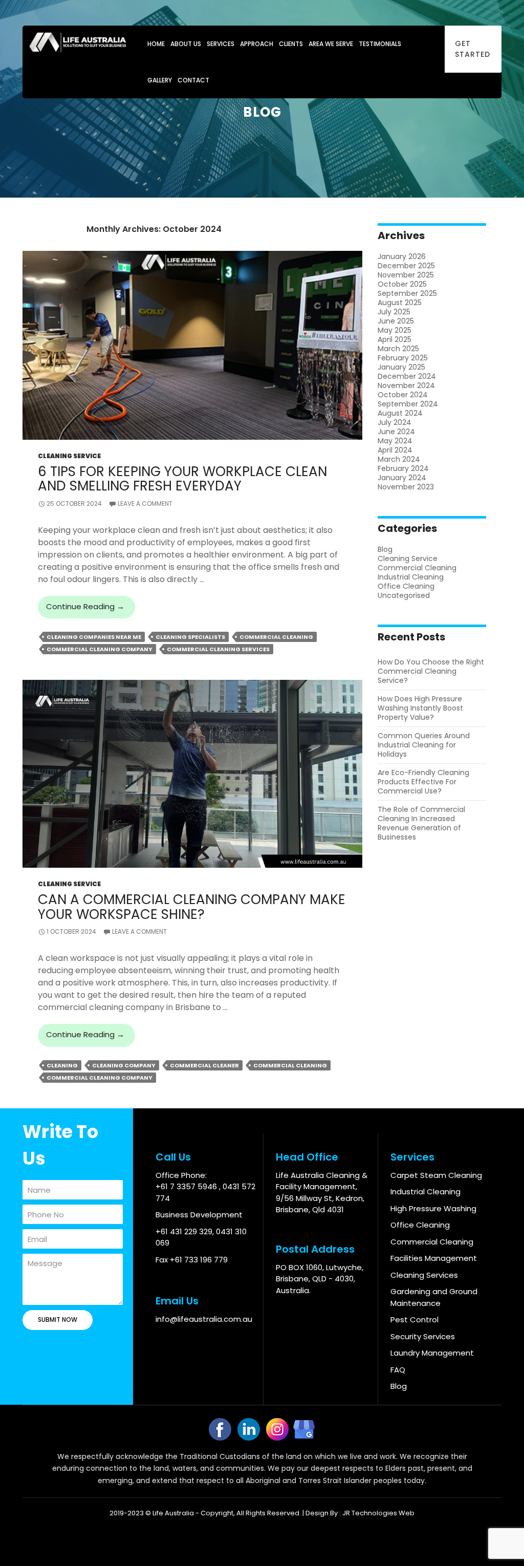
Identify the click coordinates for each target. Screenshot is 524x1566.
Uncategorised (404, 595)
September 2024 (408, 404)
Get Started (472, 48)
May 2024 (395, 441)
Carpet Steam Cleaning (436, 1175)
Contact (193, 80)
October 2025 (402, 284)
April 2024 (395, 450)
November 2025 (406, 275)
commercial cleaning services (218, 649)
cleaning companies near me (94, 637)
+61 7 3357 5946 (187, 1186)
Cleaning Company (124, 1065)
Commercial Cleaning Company (99, 649)
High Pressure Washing (433, 1208)
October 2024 (403, 395)
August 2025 (400, 302)
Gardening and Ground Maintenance (433, 1297)
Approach (256, 43)
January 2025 (401, 367)
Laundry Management (432, 1352)
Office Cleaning (406, 586)
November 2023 (406, 487)
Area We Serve (331, 43)
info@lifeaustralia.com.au (204, 1319)
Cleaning (62, 1065)
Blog (385, 549)
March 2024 (399, 459)
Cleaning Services (424, 1275)
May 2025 (394, 330)
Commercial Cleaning (276, 637)
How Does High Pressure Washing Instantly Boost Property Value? (420, 708)
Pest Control (414, 1319)
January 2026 (402, 256)
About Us (185, 43)
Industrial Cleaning (411, 577)
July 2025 (394, 312)
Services (220, 43)
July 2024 (394, 422)
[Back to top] (499, 1541)
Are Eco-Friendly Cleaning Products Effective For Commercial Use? (423, 781)
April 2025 (394, 339)
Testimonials (380, 43)
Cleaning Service (69, 456)
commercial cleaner (204, 1065)
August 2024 (400, 413)
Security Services (422, 1336)
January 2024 (402, 478)
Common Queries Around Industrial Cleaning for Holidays (424, 745)
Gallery (159, 80)
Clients (291, 43)
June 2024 (396, 431)
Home (156, 43)
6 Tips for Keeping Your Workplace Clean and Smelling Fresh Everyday (182, 478)
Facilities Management (433, 1258)
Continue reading (90, 609)
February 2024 (403, 468)
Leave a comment (145, 503)
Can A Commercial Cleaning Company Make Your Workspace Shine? (191, 906)
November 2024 (406, 385)
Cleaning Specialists (190, 637)
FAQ (397, 1369)
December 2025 (406, 266)
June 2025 (396, 321)
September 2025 (407, 293)
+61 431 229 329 (184, 1231)
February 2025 (403, 358)
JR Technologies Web (378, 1513)
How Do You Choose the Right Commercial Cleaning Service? (431, 671)
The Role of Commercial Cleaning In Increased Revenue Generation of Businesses (421, 823)
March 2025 (398, 349)
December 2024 (407, 376)
